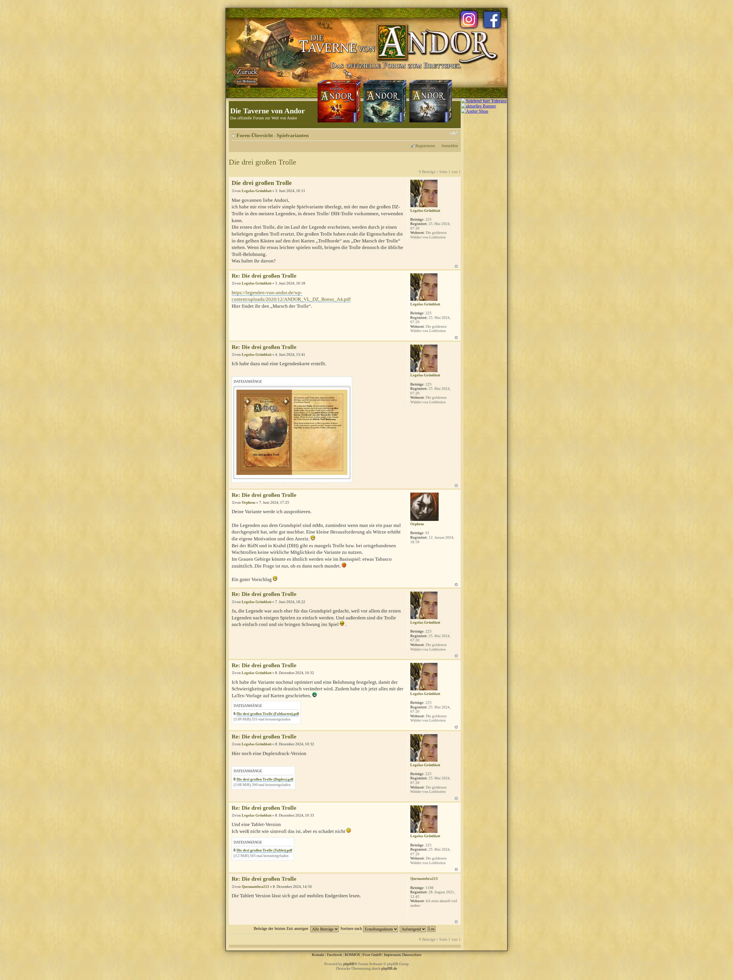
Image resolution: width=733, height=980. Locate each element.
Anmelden (449, 145)
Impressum (392, 955)
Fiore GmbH (371, 955)
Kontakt (318, 955)
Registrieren (425, 145)
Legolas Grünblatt (256, 191)
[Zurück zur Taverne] (246, 75)
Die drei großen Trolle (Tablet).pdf (264, 850)
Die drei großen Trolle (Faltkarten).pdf (268, 714)
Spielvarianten (293, 135)
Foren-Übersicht (255, 135)
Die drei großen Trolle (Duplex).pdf (265, 779)
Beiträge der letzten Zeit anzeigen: (282, 928)
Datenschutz (411, 955)
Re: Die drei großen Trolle (264, 276)
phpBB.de (389, 968)
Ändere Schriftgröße (454, 133)
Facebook (334, 955)
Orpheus (248, 502)
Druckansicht (445, 133)
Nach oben (456, 266)
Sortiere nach (351, 928)
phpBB (348, 964)
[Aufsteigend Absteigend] (418, 928)
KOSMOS (352, 955)
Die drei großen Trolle (262, 162)
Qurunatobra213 (255, 886)
